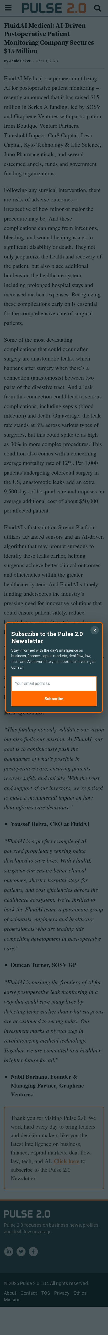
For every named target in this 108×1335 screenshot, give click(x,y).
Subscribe (54, 698)
